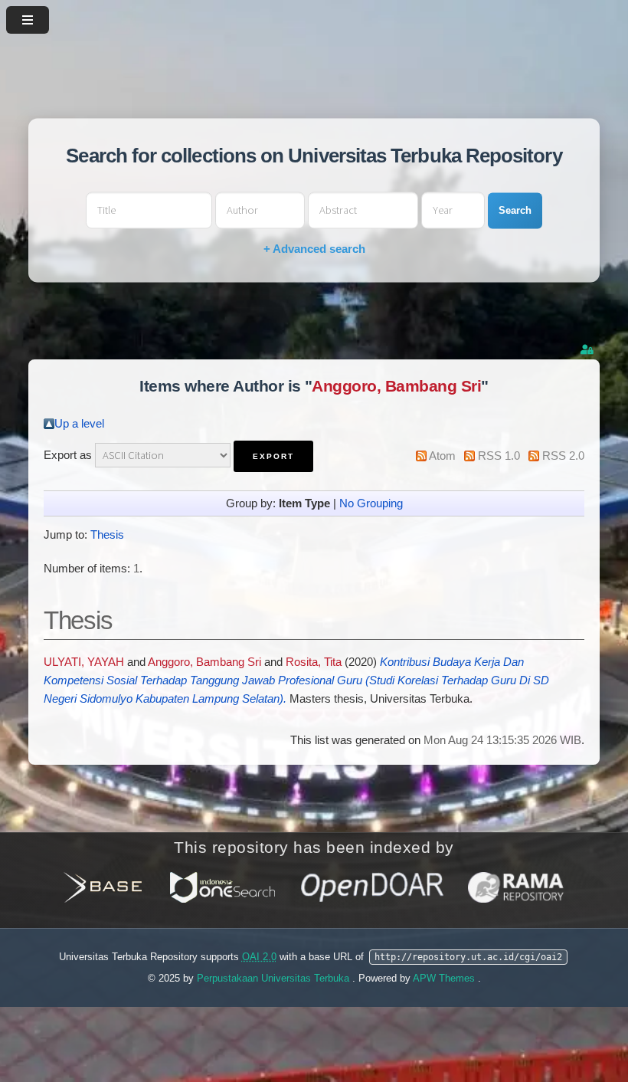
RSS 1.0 (499, 456)
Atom (442, 456)
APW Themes (445, 978)
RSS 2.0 (563, 456)
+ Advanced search (314, 249)
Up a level (79, 424)
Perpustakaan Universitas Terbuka (274, 978)
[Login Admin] (588, 349)
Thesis (107, 535)
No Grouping (371, 503)
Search (515, 210)
